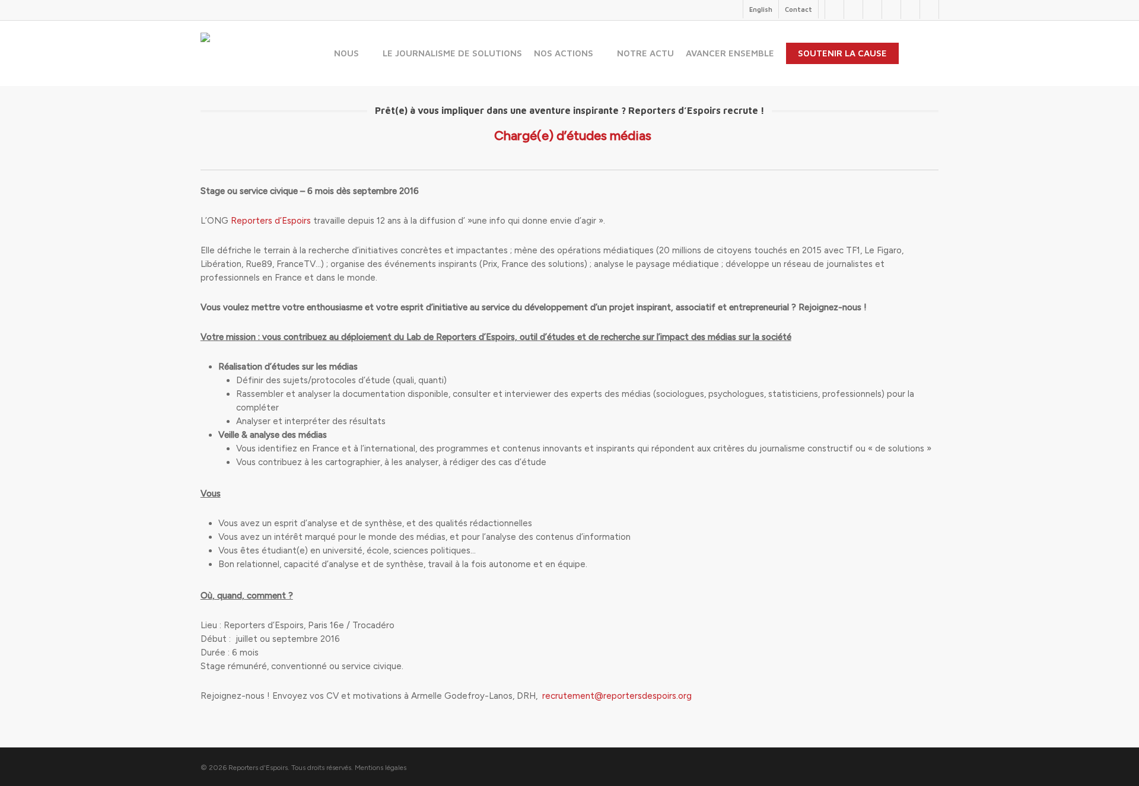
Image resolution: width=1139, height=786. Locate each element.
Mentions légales (380, 767)
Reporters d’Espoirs (271, 220)
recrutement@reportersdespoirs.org (617, 695)
